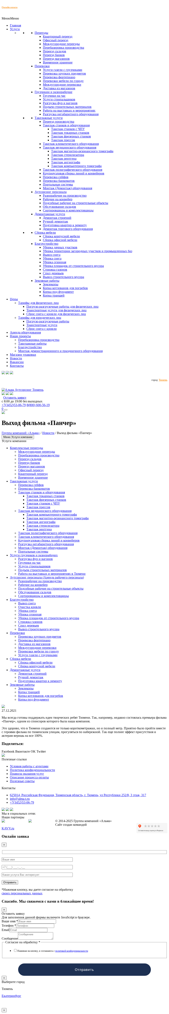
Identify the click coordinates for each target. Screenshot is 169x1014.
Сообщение (10, 938)
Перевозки (42, 66)
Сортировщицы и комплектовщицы (68, 210)
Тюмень (163, 380)
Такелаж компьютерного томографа (76, 166)
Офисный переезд (55, 40)
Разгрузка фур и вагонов (60, 103)
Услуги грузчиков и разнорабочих (34, 555)
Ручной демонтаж (55, 221)
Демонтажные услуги (50, 214)
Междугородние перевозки (62, 84)
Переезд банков (54, 55)
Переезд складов (54, 51)
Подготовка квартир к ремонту (65, 225)
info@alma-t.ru (20, 798)
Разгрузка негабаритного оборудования (71, 114)
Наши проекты (20, 336)
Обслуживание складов (59, 206)
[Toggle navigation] (5, 409)
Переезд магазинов (56, 58)
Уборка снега (52, 258)
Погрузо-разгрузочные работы (47, 321)
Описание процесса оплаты (29, 777)
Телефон (9, 925)
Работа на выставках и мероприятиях (69, 110)
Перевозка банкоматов (59, 180)
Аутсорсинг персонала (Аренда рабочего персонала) (47, 577)
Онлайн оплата (10, 7)
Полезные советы (22, 781)
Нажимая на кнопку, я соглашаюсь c (52, 950)
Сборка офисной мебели (60, 240)
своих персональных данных (22, 893)
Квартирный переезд (57, 36)
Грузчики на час (54, 95)
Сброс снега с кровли (41, 328)
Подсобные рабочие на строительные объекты (75, 203)
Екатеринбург (11, 996)
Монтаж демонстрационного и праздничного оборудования (60, 351)
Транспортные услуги (41, 325)
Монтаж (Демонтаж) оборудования (67, 188)
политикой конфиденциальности (71, 950)
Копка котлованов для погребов (65, 288)
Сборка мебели (45, 232)
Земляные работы (47, 280)
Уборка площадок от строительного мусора (73, 266)
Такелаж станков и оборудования (66, 125)
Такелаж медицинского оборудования (69, 147)
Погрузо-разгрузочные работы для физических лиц (62, 306)
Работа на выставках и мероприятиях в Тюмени (52, 573)
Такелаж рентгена (63, 158)
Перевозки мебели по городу (63, 81)
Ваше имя (10, 921)
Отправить (84, 970)
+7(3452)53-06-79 (14, 405)
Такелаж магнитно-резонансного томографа (82, 151)
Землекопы (50, 284)
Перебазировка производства (63, 47)
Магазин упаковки (23, 354)
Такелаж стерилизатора (67, 155)
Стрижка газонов (55, 269)
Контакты (17, 365)
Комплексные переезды (26, 448)
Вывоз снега (51, 254)
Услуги (15, 29)
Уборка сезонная (54, 262)
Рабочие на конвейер (57, 199)
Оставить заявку (14, 397)
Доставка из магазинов (59, 88)
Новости (16, 358)
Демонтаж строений (57, 217)
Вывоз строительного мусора (63, 277)
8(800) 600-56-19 (38, 405)
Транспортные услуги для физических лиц (56, 310)
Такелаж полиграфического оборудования (72, 169)
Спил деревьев (53, 273)
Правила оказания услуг (27, 773)
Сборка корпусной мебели (61, 236)
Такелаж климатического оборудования (71, 144)
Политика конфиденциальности (32, 770)
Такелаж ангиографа (65, 162)
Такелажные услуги (49, 118)
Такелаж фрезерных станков (71, 136)
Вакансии (17, 362)
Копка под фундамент (58, 291)
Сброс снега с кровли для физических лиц (56, 314)
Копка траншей (54, 295)
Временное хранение (58, 62)
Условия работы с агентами (29, 766)
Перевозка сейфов (55, 177)
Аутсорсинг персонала (51, 192)
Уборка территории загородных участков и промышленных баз (87, 251)
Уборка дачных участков (60, 247)
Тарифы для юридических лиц (39, 317)
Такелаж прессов (63, 140)
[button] (10, 18)
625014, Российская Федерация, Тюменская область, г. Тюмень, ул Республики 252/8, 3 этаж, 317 (78, 795)
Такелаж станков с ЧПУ (68, 129)
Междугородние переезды (61, 44)
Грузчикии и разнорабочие (53, 92)
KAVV (8, 828)
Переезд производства (58, 121)
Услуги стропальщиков (59, 99)
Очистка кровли (29, 607)
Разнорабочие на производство (65, 195)
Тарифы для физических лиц (38, 303)
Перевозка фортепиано (59, 77)
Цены (14, 299)
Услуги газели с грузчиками (62, 70)
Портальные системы (58, 184)
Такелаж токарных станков (70, 132)
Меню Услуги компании (17, 437)
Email (5, 930)
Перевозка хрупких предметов (64, 73)
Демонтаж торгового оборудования (68, 229)
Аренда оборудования (25, 332)
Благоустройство (46, 243)
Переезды (41, 33)
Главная (15, 25)
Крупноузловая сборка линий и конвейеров (73, 173)
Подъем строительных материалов (67, 107)
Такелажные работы (32, 343)
